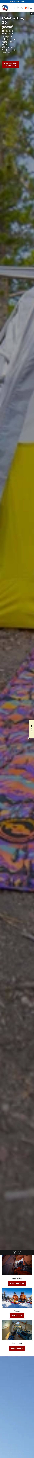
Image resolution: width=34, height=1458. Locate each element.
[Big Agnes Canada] (5, 8)
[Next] (19, 1252)
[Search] (14, 8)
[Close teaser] (29, 738)
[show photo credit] (32, 13)
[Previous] (14, 1252)
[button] (18, 8)
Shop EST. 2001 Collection (10, 64)
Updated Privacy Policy (17, 2)
